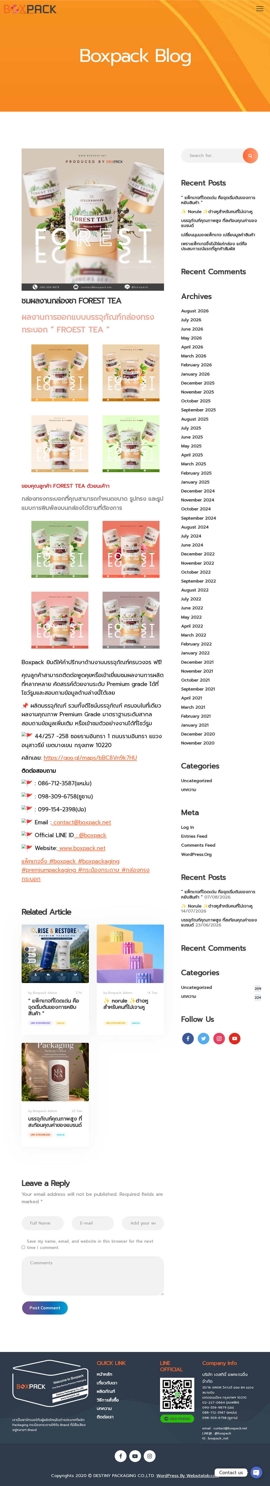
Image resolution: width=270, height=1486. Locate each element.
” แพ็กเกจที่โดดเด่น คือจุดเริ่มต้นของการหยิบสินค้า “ (53, 1007)
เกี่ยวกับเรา (107, 1383)
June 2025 (192, 437)
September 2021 (198, 689)
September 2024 (198, 518)
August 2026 (195, 311)
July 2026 (191, 320)
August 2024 (195, 527)
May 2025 (191, 446)
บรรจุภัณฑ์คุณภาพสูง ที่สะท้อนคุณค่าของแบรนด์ (55, 1122)
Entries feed (194, 836)
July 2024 (191, 536)
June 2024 (192, 545)
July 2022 (191, 599)
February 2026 (196, 365)
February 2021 (196, 716)
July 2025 (191, 428)
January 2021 (195, 725)
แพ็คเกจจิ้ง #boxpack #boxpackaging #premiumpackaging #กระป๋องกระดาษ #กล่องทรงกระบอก (86, 870)
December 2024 (198, 491)
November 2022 (197, 563)
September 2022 (198, 581)
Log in (187, 827)
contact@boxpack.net (81, 822)
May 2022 (191, 617)
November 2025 (197, 392)
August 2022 (195, 590)
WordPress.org (196, 854)
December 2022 (198, 554)
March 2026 (193, 356)
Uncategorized (40, 1023)
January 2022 (195, 653)
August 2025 (194, 419)
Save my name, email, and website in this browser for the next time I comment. (90, 1244)
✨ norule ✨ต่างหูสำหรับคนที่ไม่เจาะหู (125, 1004)
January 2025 (195, 482)
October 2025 (195, 401)
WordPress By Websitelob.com (187, 1476)
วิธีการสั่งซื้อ (108, 1400)
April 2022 (192, 626)
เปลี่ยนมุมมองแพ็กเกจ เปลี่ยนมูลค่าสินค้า (218, 235)
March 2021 (193, 707)
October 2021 (195, 680)
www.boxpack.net (81, 848)
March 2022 (193, 635)
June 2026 (192, 329)
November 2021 (197, 671)
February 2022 (196, 644)
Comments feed (198, 845)
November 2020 (197, 743)
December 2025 (197, 383)
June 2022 (192, 608)
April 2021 (191, 698)
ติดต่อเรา (105, 1417)
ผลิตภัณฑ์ (106, 1391)
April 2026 (192, 347)
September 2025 (198, 410)
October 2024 (196, 509)
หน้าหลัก (104, 1374)
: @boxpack (90, 835)
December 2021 (197, 662)
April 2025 (192, 455)
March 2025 (193, 464)
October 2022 (196, 572)
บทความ (61, 1023)
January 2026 (195, 374)
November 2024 (197, 500)
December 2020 (198, 734)
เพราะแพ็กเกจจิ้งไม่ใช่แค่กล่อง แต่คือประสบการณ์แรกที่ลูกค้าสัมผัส (214, 246)
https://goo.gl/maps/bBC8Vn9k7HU (90, 758)
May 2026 (191, 338)
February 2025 (196, 473)
